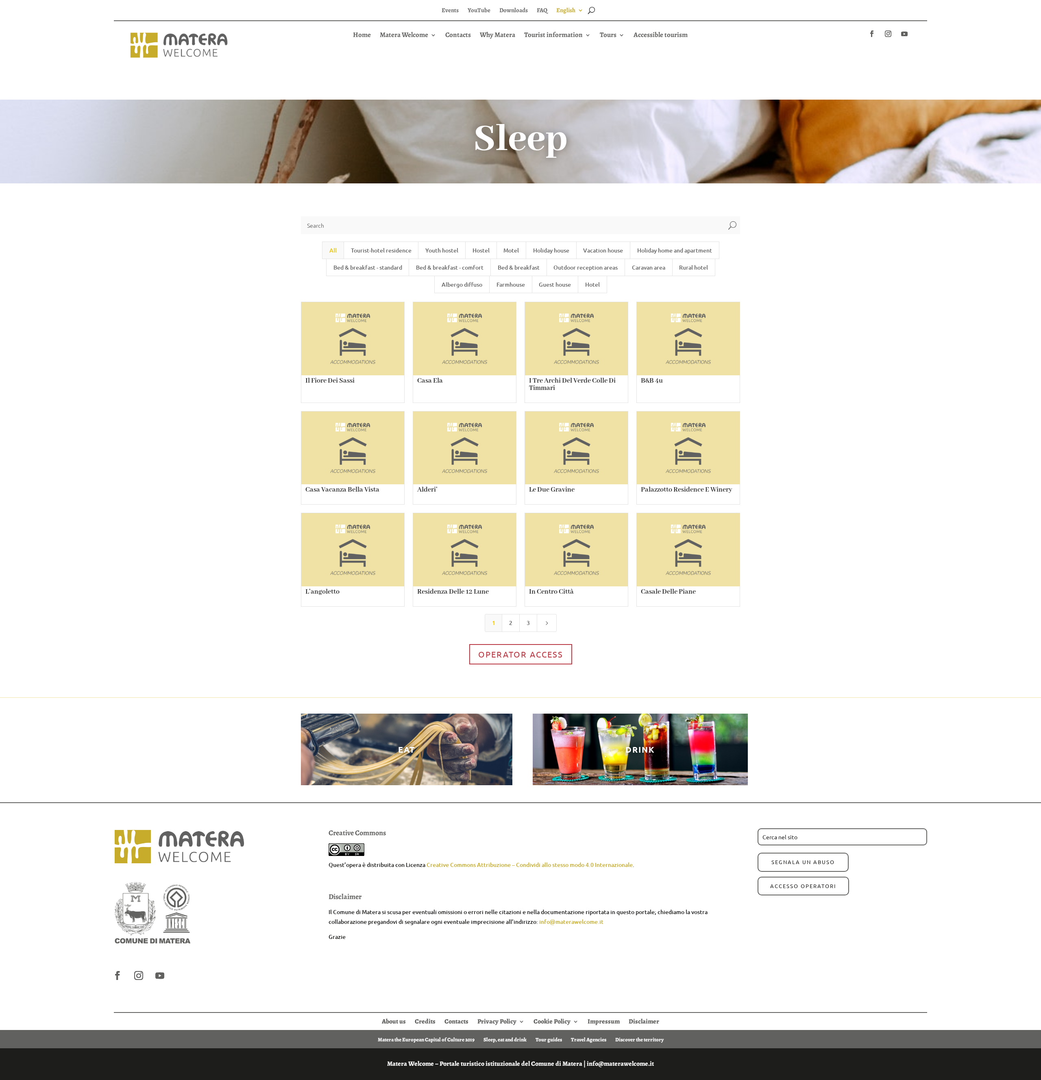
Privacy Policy (496, 1020)
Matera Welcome (404, 35)
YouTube (479, 10)
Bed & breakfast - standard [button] (367, 267)
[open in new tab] (871, 33)
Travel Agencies (588, 1039)
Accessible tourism (661, 35)
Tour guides (549, 1039)
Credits (425, 1020)
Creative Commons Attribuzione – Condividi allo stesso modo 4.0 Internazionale (530, 865)
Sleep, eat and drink (505, 1039)
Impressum (604, 1020)
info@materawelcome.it (571, 921)
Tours (608, 35)
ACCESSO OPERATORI (803, 885)
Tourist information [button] (553, 35)
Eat (406, 749)
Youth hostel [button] (441, 250)
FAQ (542, 10)
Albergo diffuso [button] (462, 284)
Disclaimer (644, 1020)
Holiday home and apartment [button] (674, 250)
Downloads (513, 10)
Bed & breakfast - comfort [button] (449, 267)
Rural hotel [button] (693, 267)
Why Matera (497, 35)
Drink (640, 749)
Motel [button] (511, 250)
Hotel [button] (592, 284)
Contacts (458, 35)
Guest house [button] (555, 284)
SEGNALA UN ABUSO (803, 861)
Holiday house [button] (551, 250)
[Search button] (591, 10)
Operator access (520, 654)
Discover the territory (639, 1039)
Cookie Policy (552, 1020)
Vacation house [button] (603, 250)
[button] (520, 50)
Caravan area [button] (648, 267)
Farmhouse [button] (511, 284)
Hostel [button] (481, 250)
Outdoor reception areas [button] (585, 267)
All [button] (333, 250)
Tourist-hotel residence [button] (381, 250)
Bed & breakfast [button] (519, 267)
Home (362, 35)
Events (450, 10)
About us (394, 1020)
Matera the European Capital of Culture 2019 (426, 1039)
